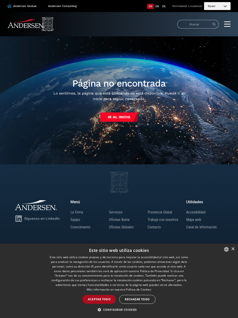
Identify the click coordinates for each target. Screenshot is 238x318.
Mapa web (193, 219)
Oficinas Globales (121, 227)
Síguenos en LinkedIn (42, 219)
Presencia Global (160, 212)
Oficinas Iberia (119, 219)
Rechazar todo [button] (137, 299)
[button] (119, 309)
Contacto (154, 227)
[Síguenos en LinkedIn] (18, 218)
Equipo (75, 219)
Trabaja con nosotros (163, 219)
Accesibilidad (195, 212)
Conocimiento (80, 227)
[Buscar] (214, 24)
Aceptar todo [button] (99, 299)
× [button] (233, 249)
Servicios (115, 212)
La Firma (76, 212)
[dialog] (119, 281)
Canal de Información (201, 227)
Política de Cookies (138, 289)
